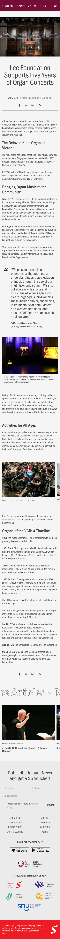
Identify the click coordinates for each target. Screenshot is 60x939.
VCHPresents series (11, 519)
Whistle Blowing (15, 831)
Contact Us (15, 817)
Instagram (45, 822)
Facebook (45, 827)
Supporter (47, 97)
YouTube (45, 817)
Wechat (45, 831)
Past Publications (15, 822)
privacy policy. (16, 930)
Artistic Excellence (29, 97)
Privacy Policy (15, 827)
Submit (51, 804)
